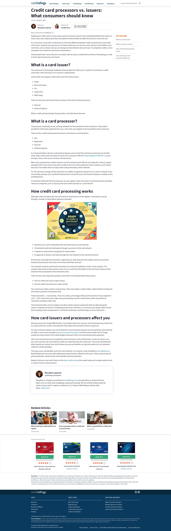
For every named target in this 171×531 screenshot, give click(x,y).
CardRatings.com (71, 380)
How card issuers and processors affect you (123, 57)
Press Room (34, 509)
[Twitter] (139, 492)
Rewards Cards (72, 505)
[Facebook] (136, 492)
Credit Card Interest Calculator (114, 509)
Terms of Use (93, 528)
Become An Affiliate (36, 507)
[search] (139, 2)
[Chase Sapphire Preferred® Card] (126, 447)
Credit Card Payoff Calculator (113, 507)
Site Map (33, 512)
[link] (53, 32)
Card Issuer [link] (66, 4)
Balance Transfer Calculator (113, 502)
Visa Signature (102, 351)
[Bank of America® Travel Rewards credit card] (99, 447)
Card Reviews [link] (89, 4)
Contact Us (34, 505)
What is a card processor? (124, 44)
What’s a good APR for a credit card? (99, 426)
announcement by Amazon (70, 332)
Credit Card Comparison (75, 509)
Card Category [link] (54, 4)
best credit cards (70, 360)
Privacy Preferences (134, 528)
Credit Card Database (74, 512)
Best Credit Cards (73, 502)
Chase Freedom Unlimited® (72, 466)
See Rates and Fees (71, 469)
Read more (46, 388)
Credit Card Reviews (74, 507)
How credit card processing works (125, 50)
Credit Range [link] (77, 4)
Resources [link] (100, 4)
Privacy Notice (83, 528)
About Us (34, 502)
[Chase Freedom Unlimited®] (72, 447)
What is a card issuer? (123, 40)
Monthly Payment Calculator (113, 505)
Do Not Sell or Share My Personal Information (113, 528)
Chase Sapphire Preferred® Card (96, 155)
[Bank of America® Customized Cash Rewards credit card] (45, 447)
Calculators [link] (110, 4)
